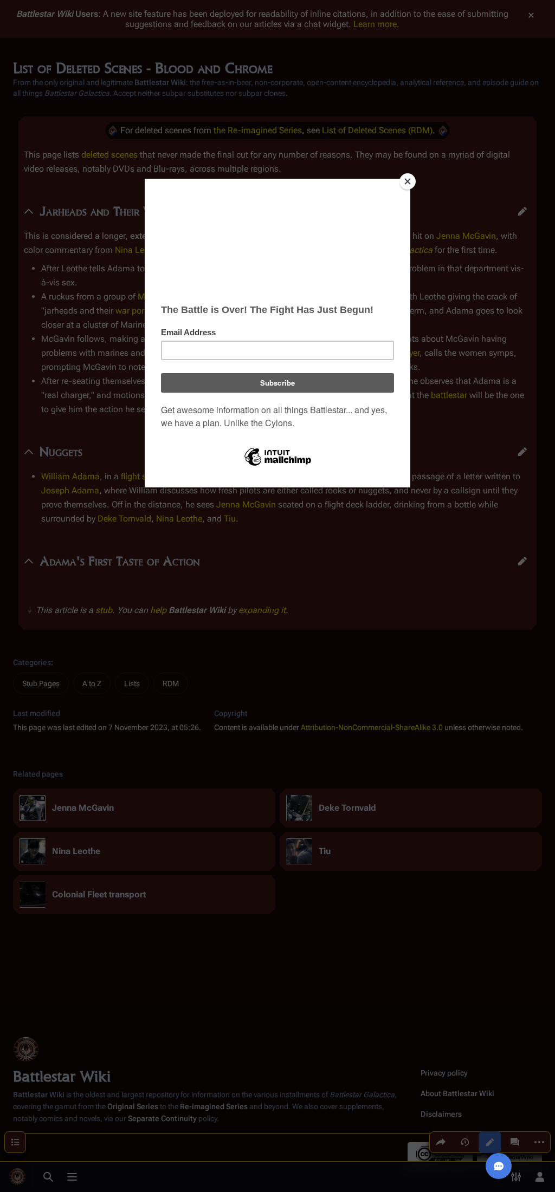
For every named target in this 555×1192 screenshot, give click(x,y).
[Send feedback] (499, 1166)
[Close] (407, 181)
